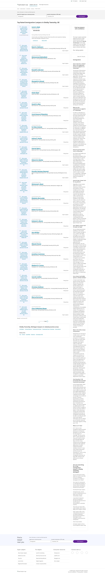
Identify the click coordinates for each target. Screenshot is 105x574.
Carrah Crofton (37, 277)
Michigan (32, 8)
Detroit (23, 334)
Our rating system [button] (78, 50)
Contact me (35, 40)
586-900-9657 (36, 30)
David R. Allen (36, 104)
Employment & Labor (37, 329)
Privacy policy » (80, 572)
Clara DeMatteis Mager (39, 308)
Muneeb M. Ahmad (38, 81)
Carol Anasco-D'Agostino (40, 114)
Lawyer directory (22, 8)
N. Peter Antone (37, 127)
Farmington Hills (39, 334)
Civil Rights (21, 329)
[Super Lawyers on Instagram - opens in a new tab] (77, 553)
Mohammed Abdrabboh (39, 57)
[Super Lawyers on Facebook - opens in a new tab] (72, 553)
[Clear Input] (45, 16)
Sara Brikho (35, 232)
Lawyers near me (33, 4)
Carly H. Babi (36, 27)
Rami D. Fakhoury (37, 47)
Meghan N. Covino (38, 265)
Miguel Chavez (36, 244)
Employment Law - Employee (48, 329)
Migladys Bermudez (38, 198)
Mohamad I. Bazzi (37, 184)
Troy (20, 334)
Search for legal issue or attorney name (25, 14)
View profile (44, 40)
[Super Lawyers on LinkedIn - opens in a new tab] (87, 553)
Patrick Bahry (36, 148)
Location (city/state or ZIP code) (53, 14)
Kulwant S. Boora (37, 221)
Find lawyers (82, 16)
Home (18, 8)
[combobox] (31, 16)
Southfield (28, 334)
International (58, 329)
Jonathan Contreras (38, 254)
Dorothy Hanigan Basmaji (40, 171)
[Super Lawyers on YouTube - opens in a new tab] (82, 553)
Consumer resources (59, 549)
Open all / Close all (81, 56)
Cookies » (86, 572)
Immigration (28, 8)
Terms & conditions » (72, 572)
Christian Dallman (38, 287)
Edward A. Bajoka (37, 160)
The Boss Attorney (35, 28)
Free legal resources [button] (43, 4)
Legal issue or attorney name (35, 539)
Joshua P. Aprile (37, 138)
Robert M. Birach (37, 209)
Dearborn (33, 334)
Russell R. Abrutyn (38, 70)
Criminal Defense (28, 329)
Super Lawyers (21, 549)
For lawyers (38, 549)
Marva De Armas (37, 297)
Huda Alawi (35, 93)
